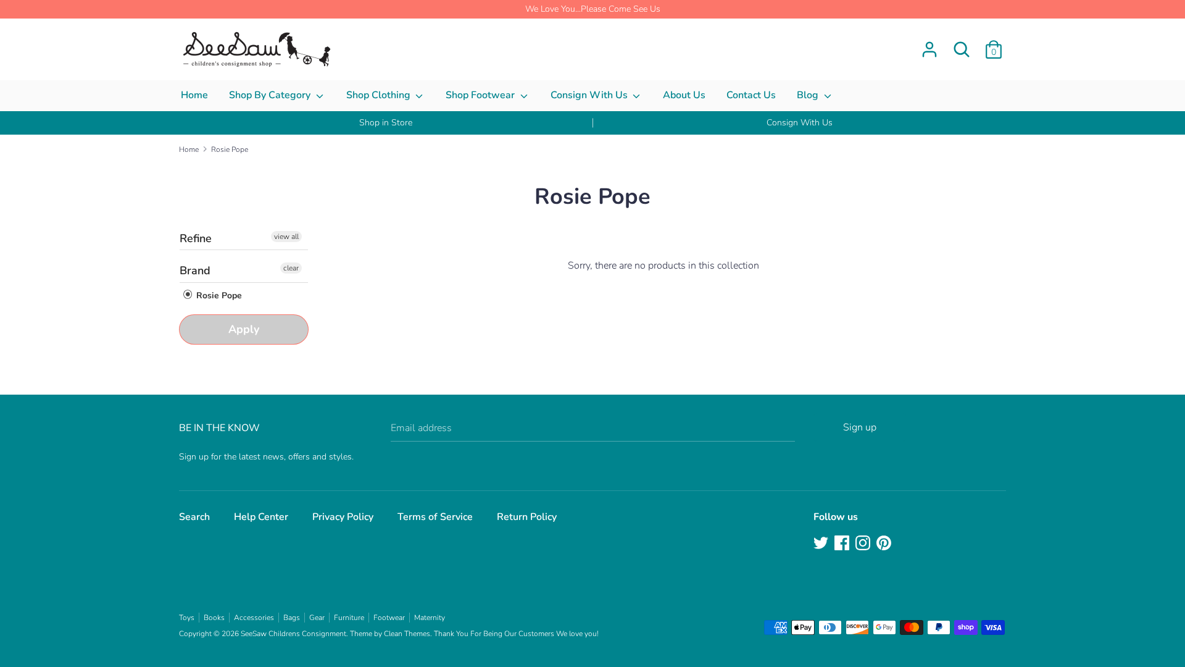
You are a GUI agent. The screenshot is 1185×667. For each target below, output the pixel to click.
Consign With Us (590, 95)
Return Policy (527, 517)
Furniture (349, 618)
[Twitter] (822, 544)
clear (291, 268)
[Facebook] (843, 544)
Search (194, 517)
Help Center (261, 517)
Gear (317, 618)
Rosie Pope (218, 295)
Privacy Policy (342, 517)
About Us (684, 95)
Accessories (254, 618)
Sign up (859, 427)
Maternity (429, 618)
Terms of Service (435, 517)
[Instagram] (864, 544)
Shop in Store (385, 122)
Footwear (389, 618)
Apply (243, 329)
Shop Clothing (379, 95)
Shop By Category (271, 95)
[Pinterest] (885, 544)
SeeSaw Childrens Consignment (293, 634)
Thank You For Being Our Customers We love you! (516, 634)
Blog (809, 95)
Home (194, 95)
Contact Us (751, 95)
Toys (186, 618)
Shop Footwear (481, 95)
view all (286, 236)
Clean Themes (407, 634)
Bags (291, 618)
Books (214, 618)
